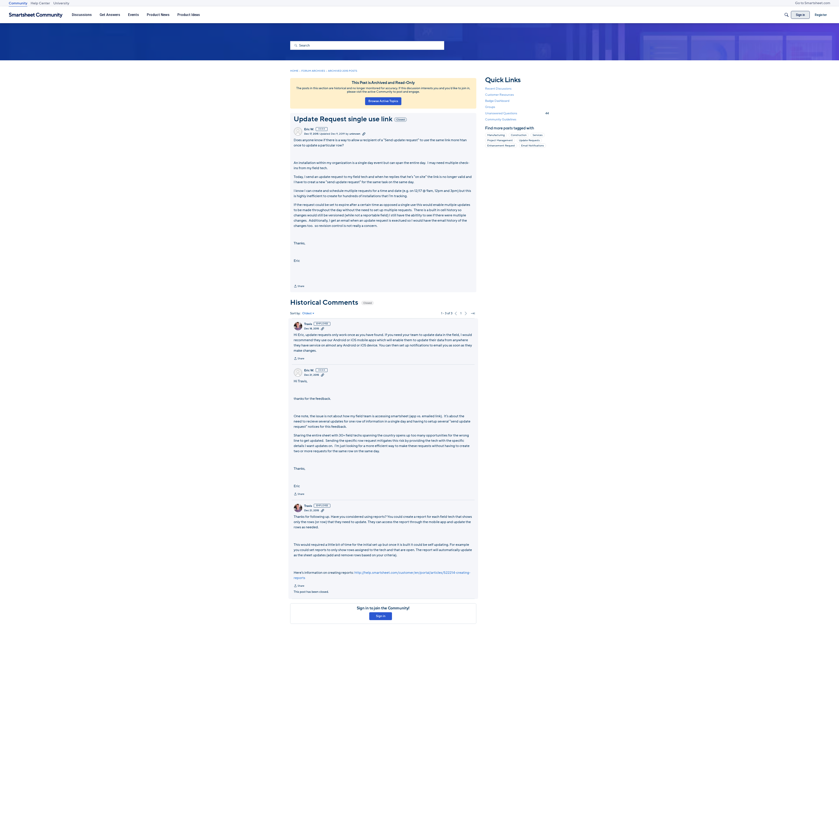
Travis (308, 324)
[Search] (786, 15)
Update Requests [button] (529, 140)
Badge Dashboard (497, 101)
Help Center (40, 3)
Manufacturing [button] (496, 135)
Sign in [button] (380, 616)
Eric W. (309, 129)
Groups (490, 107)
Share (299, 286)
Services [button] (538, 135)
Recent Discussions (498, 89)
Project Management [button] (500, 140)
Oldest (307, 313)
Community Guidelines (500, 119)
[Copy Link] (363, 134)
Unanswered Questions (517, 113)
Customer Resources (499, 95)
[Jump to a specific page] (472, 313)
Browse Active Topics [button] (383, 101)
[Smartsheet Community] (36, 15)
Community (18, 3)
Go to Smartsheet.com (812, 3)
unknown (354, 134)
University (61, 3)
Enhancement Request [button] (501, 145)
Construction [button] (519, 135)
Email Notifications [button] (532, 145)
